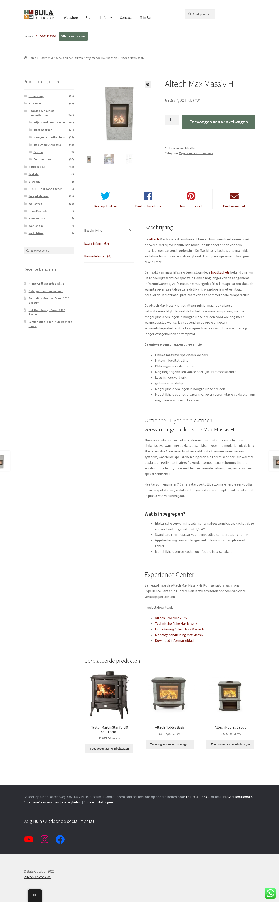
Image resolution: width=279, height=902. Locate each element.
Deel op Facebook (148, 206)
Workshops (36, 226)
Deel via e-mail (234, 206)
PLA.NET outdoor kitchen (46, 189)
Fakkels (34, 174)
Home (32, 58)
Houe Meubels (38, 211)
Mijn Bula (146, 17)
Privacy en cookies (37, 877)
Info (103, 17)
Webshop (71, 17)
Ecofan (38, 152)
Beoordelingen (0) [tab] (97, 256)
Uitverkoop (36, 96)
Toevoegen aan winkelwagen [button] (109, 748)
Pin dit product (191, 206)
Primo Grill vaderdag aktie (46, 284)
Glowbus (34, 181)
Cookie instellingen (98, 802)
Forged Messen (39, 196)
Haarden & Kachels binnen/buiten (61, 58)
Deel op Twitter (105, 206)
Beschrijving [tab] (93, 230)
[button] (148, 84)
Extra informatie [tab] (96, 243)
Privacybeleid (71, 802)
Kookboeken (37, 218)
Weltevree (35, 203)
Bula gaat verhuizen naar (46, 291)
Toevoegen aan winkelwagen (218, 122)
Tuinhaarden (42, 159)
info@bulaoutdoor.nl (238, 796)
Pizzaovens (36, 103)
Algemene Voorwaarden (41, 802)
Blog (89, 17)
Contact (126, 17)
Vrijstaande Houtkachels (101, 58)
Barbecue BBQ (38, 167)
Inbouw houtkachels (47, 145)
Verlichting (36, 233)
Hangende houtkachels (49, 137)
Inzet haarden (42, 130)
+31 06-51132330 (45, 36)
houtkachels (220, 272)
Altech (154, 239)
